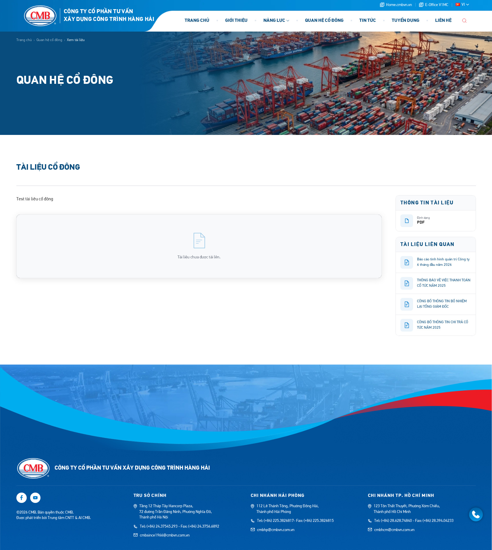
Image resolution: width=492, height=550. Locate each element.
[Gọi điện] (476, 514)
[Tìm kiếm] (464, 20)
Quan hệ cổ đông (324, 20)
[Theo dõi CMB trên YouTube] (35, 498)
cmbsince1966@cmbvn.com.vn (165, 535)
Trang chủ (197, 20)
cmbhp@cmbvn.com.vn (275, 530)
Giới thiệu (236, 20)
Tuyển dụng (405, 20)
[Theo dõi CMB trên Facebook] (21, 498)
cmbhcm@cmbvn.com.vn (394, 530)
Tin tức (367, 20)
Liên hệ (443, 20)
